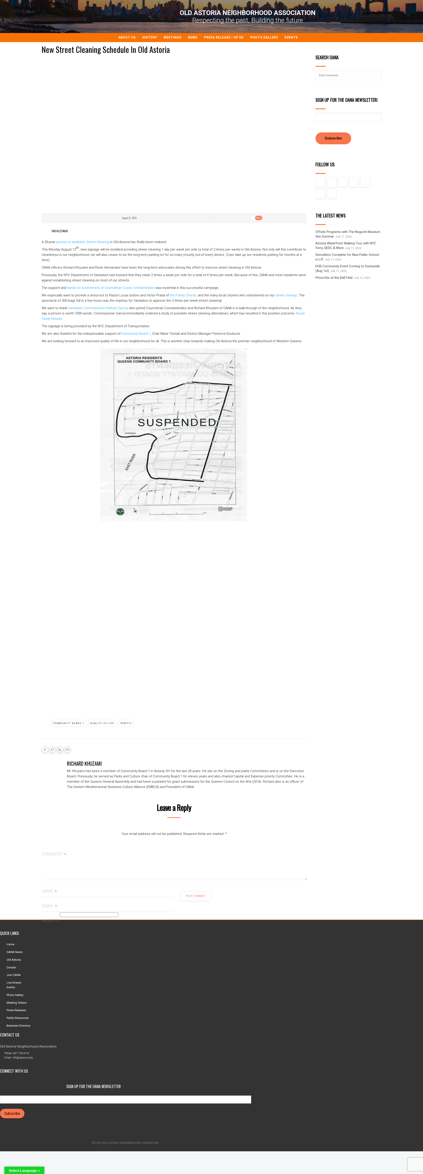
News (192, 37)
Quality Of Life (102, 723)
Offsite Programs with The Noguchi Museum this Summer (347, 234)
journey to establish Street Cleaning (82, 242)
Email (49, 905)
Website (50, 920)
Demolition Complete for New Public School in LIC (347, 257)
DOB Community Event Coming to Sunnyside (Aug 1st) (347, 268)
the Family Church (183, 295)
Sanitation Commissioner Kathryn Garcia (98, 308)
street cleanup (286, 295)
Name (49, 891)
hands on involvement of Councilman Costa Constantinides (111, 288)
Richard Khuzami (84, 763)
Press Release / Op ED (224, 37)
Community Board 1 (135, 334)
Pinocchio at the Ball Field (333, 278)
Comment (54, 853)
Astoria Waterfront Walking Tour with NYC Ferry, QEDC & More (345, 245)
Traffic (126, 723)
